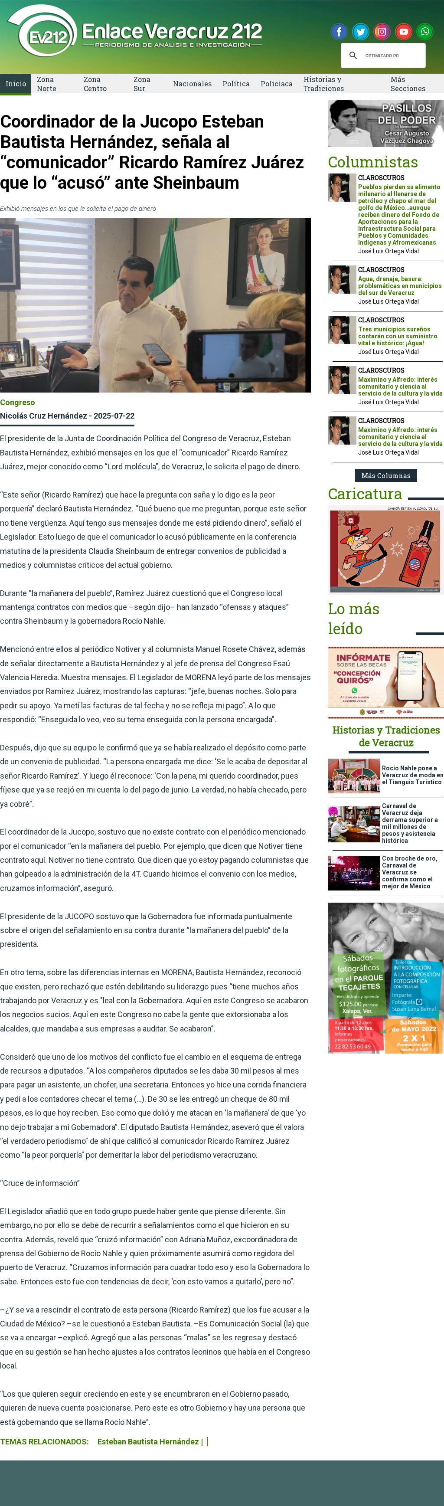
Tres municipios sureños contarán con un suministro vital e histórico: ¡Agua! (397, 336)
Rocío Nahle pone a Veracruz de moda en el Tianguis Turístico (413, 775)
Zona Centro (95, 84)
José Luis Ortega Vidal (388, 251)
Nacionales (192, 83)
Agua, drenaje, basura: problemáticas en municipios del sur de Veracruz (400, 285)
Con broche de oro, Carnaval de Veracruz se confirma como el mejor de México (409, 872)
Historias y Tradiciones (324, 84)
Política (236, 83)
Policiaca (277, 83)
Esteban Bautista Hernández (148, 1441)
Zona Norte (46, 84)
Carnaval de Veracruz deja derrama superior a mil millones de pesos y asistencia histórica (410, 823)
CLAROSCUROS (381, 178)
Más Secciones (408, 84)
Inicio (16, 83)
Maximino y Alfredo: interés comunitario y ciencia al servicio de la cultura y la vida (400, 386)
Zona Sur (142, 84)
